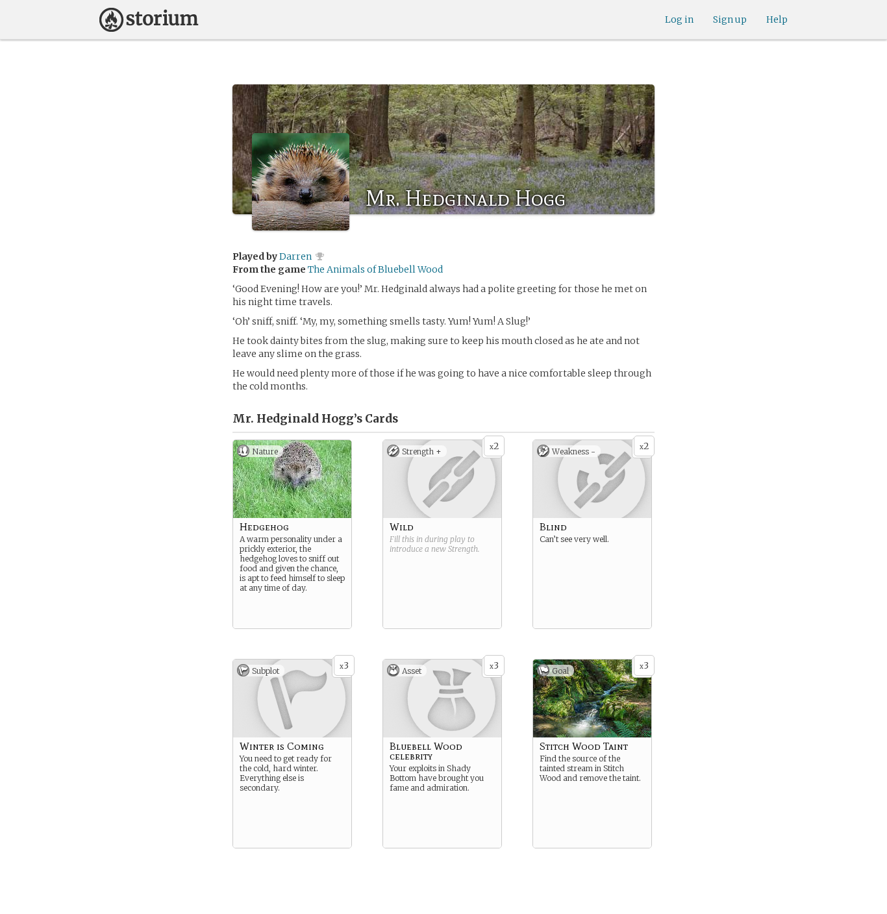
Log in (679, 19)
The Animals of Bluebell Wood (375, 269)
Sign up (730, 19)
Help (777, 19)
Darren (295, 256)
